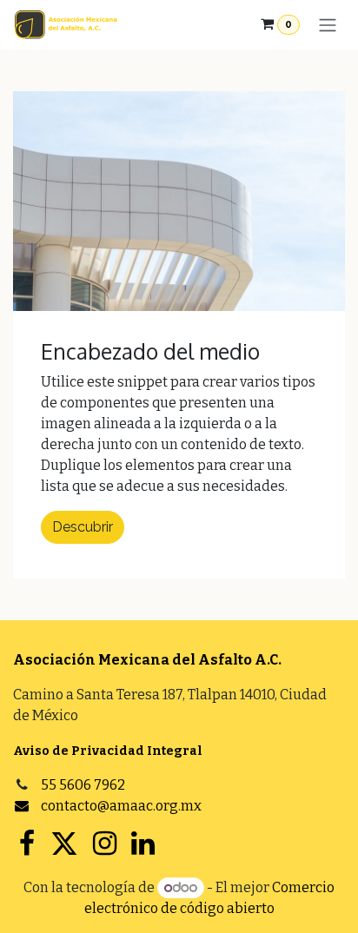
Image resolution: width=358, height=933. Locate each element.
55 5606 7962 (83, 785)
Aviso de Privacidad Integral (107, 751)
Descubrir (82, 527)
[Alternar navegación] (327, 25)
